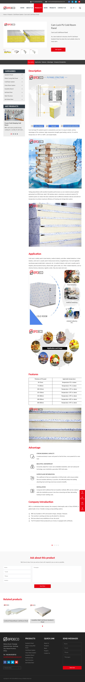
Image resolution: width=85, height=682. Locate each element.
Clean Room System (10, 85)
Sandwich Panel (9, 75)
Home (22, 8)
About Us (46, 643)
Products (10, 14)
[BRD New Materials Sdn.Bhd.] (11, 639)
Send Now (42, 586)
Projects (53, 8)
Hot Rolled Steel (9, 99)
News (46, 8)
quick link (49, 639)
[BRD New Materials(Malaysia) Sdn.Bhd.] (9, 8)
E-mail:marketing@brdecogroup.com (56, 1)
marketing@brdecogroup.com (11, 657)
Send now (72, 667)
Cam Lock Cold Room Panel (31, 14)
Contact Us (47, 653)
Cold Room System (18, 14)
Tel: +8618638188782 (37, 1)
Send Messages (70, 639)
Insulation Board (9, 89)
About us (29, 8)
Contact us (62, 8)
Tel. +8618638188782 (9, 655)
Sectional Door (9, 92)
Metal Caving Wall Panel (11, 78)
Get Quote (58, 49)
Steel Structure (9, 96)
